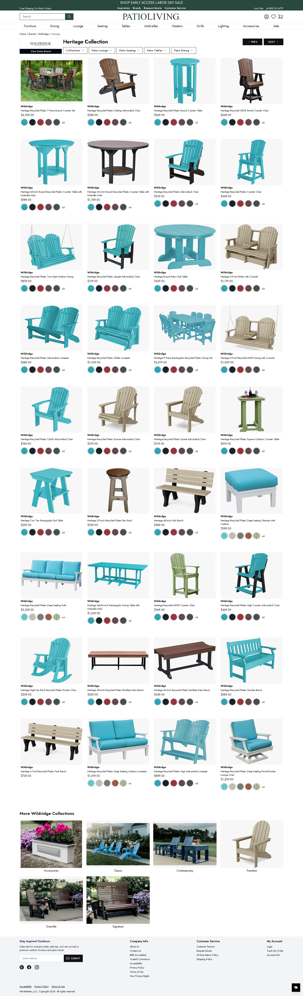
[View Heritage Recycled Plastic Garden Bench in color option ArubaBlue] (224, 702)
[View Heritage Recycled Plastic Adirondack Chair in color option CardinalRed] (173, 203)
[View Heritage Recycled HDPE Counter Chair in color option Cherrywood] (182, 617)
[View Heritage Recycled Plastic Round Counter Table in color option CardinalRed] (173, 122)
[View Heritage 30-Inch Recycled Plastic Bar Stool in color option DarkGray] (123, 532)
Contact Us (135, 951)
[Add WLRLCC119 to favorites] (278, 557)
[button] (280, 16)
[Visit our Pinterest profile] (22, 967)
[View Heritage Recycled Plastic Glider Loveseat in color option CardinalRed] (107, 369)
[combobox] (42, 16)
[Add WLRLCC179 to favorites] (78, 144)
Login (269, 946)
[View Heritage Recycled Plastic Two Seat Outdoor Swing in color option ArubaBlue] (24, 288)
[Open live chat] (296, 987)
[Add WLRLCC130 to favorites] (211, 723)
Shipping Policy (204, 959)
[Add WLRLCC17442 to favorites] (211, 642)
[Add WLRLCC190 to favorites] (211, 310)
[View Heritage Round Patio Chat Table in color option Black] (165, 288)
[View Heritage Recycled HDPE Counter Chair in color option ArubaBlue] (157, 617)
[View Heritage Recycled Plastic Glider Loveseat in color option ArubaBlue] (91, 369)
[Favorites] (273, 16)
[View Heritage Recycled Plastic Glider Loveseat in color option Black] (99, 369)
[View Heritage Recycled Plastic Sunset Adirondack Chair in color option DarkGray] (190, 451)
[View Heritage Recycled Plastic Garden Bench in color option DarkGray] (256, 702)
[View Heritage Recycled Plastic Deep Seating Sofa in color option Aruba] (24, 617)
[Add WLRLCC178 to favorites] (145, 144)
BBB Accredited (138, 955)
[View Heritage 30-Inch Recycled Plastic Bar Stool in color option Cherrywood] (115, 532)
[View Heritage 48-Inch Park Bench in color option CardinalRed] (173, 532)
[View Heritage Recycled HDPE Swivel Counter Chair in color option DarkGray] (256, 122)
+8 (63, 122)
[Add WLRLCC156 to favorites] (278, 63)
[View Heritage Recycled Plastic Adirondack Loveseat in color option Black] (32, 369)
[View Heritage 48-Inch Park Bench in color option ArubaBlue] (157, 532)
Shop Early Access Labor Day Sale (151, 2)
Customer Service (175, 8)
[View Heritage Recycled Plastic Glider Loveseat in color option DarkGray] (123, 369)
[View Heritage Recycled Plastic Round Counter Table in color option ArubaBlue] (157, 122)
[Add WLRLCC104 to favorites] (145, 310)
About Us (134, 946)
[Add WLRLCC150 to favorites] (278, 144)
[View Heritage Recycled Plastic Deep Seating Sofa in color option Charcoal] (40, 617)
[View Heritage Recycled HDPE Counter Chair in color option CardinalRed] (173, 617)
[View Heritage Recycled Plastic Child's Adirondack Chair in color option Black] (32, 451)
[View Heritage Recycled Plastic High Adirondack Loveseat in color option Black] (165, 783)
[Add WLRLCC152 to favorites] (211, 63)
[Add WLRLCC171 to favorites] (211, 557)
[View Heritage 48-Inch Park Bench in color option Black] (165, 532)
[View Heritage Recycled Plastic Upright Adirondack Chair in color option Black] (99, 288)
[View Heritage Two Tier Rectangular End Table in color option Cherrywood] (48, 532)
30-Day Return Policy (207, 955)
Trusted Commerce (140, 959)
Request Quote (153, 8)
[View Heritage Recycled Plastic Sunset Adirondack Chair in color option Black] (165, 451)
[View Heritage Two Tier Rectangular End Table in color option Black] (32, 532)
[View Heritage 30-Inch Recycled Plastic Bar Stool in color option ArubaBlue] (91, 532)
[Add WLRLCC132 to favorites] (278, 723)
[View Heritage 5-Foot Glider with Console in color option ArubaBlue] (224, 288)
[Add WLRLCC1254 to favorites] (211, 473)
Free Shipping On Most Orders (35, 8)
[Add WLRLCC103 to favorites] (278, 310)
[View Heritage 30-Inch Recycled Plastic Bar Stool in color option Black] (99, 532)
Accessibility (136, 963)
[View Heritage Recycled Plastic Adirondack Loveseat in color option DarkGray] (56, 369)
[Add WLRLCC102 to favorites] (78, 229)
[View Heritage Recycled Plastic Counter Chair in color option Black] (232, 203)
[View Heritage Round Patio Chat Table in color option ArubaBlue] (157, 288)
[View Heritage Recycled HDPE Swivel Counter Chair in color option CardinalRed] (240, 122)
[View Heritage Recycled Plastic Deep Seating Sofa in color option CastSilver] (32, 617)
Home (23, 34)
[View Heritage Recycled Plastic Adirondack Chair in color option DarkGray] (190, 203)
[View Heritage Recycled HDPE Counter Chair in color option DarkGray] (190, 617)
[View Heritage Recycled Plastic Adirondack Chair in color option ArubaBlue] (157, 203)
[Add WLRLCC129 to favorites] (78, 310)
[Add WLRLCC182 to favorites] (145, 473)
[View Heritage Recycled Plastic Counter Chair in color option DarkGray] (256, 203)
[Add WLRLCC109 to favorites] (278, 229)
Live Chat (258, 8)
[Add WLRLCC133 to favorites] (145, 723)
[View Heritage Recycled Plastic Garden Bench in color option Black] (232, 702)
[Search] (69, 16)
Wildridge (43, 34)
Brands (137, 8)
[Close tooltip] (297, 977)
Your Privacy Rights (139, 976)
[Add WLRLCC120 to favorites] (78, 473)
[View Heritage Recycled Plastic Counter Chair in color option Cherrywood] (248, 203)
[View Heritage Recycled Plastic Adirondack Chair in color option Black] (165, 203)
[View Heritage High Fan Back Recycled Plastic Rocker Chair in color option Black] (32, 702)
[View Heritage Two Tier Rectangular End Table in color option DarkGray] (56, 532)
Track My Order (275, 951)
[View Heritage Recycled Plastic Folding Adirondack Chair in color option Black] (99, 122)
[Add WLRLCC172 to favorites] (278, 391)
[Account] (266, 16)
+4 (263, 536)
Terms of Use (136, 972)
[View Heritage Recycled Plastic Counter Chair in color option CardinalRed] (240, 203)
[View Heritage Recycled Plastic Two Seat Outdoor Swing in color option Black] (32, 288)
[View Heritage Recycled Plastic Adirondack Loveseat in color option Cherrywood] (48, 369)
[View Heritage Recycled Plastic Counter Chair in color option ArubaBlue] (224, 203)
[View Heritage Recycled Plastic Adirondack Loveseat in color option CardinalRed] (40, 369)
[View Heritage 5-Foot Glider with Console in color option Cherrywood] (248, 288)
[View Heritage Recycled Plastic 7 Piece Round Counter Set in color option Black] (32, 122)
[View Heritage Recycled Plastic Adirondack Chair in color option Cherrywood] (182, 203)
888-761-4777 (276, 8)
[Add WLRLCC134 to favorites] (78, 557)
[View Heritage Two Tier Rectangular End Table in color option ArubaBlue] (24, 532)
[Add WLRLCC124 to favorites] (278, 642)
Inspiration (123, 8)
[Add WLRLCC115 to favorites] (78, 642)
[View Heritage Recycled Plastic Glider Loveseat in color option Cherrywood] (115, 369)
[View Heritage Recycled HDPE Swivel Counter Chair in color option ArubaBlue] (224, 122)
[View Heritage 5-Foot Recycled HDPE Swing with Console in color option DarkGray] (256, 369)
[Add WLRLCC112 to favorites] (145, 229)
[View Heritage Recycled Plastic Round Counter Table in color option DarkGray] (190, 122)
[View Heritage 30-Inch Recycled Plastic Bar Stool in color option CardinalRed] (107, 532)
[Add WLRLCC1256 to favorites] (78, 723)
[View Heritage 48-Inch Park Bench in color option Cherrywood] (182, 532)
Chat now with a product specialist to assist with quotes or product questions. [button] (271, 978)
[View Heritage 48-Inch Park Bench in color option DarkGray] (190, 532)
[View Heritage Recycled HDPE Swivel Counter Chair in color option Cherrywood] (248, 122)
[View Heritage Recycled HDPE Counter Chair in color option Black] (165, 617)
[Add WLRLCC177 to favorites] (78, 63)
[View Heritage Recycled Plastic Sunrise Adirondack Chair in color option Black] (99, 451)
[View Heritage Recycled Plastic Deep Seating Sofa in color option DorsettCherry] (48, 617)
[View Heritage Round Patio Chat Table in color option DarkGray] (190, 288)
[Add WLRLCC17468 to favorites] (145, 642)
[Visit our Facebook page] (29, 967)
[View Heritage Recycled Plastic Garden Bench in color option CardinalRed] (240, 702)
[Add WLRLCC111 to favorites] (145, 391)
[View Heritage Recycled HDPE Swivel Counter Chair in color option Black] (232, 122)
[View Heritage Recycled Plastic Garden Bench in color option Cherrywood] (248, 702)
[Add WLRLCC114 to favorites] (211, 144)
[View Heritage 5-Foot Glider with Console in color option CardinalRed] (240, 288)
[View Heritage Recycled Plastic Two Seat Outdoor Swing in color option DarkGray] (56, 288)
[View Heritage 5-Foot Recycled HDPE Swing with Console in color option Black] (232, 369)
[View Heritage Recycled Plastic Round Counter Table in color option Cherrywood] (182, 122)
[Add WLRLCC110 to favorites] (211, 391)
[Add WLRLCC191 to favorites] (145, 557)
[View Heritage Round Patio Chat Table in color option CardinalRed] (173, 288)
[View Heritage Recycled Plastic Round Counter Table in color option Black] (165, 122)
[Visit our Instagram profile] (36, 967)
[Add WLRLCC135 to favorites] (278, 473)
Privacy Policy (137, 967)
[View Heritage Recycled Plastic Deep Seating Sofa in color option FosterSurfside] (56, 617)
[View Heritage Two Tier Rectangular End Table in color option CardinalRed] (40, 532)
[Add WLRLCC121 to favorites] (211, 229)
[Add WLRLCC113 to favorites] (78, 391)
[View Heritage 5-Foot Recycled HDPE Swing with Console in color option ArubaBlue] (224, 369)
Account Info (273, 955)
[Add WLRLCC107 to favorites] (145, 63)
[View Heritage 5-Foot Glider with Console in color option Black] (232, 288)
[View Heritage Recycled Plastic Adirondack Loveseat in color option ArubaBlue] (24, 369)
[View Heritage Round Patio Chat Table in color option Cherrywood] (182, 288)
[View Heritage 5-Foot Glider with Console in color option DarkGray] (256, 288)
